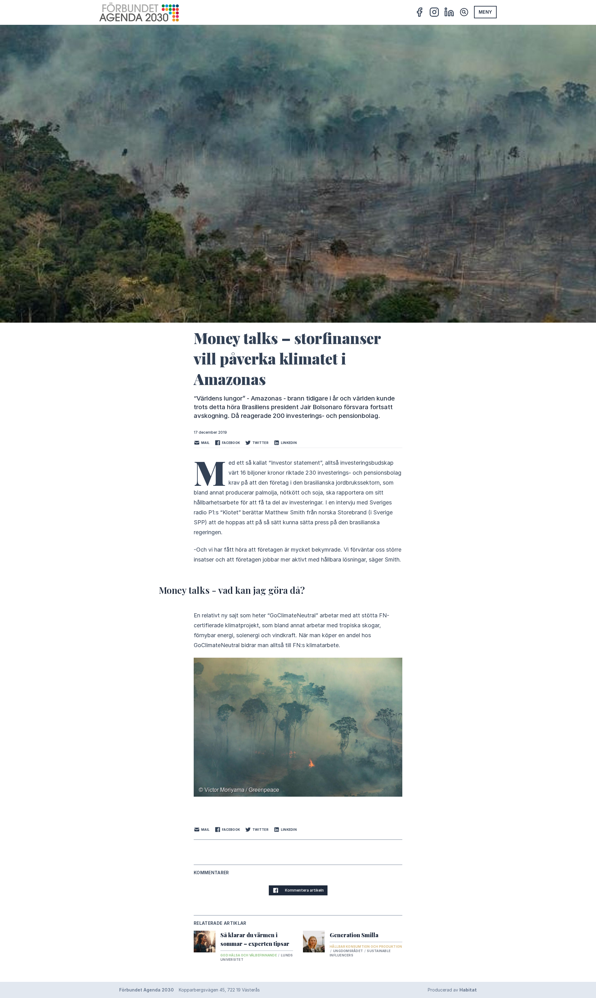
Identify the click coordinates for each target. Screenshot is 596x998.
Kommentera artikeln (304, 890)
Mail (205, 443)
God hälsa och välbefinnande (249, 955)
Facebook (231, 443)
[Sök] (464, 12)
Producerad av (452, 989)
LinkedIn (289, 443)
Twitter (260, 443)
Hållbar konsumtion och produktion (366, 946)
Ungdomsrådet (348, 951)
